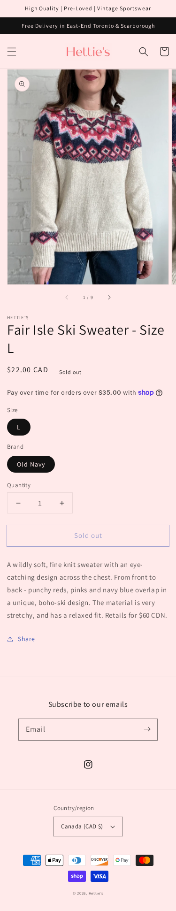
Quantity (19, 485)
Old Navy (31, 464)
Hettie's (96, 893)
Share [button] (26, 639)
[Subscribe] (147, 729)
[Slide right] (109, 297)
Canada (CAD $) (82, 826)
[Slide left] (67, 297)
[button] (11, 51)
